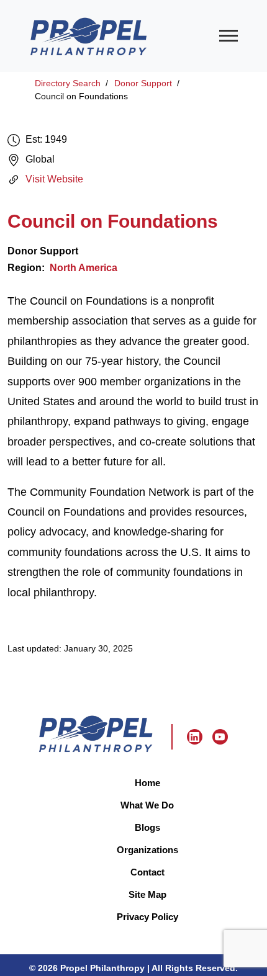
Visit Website (54, 179)
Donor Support (143, 83)
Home (147, 782)
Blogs (147, 827)
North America (83, 267)
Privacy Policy (147, 916)
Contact (147, 872)
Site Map (147, 894)
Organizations (147, 849)
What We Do (147, 805)
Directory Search (68, 83)
